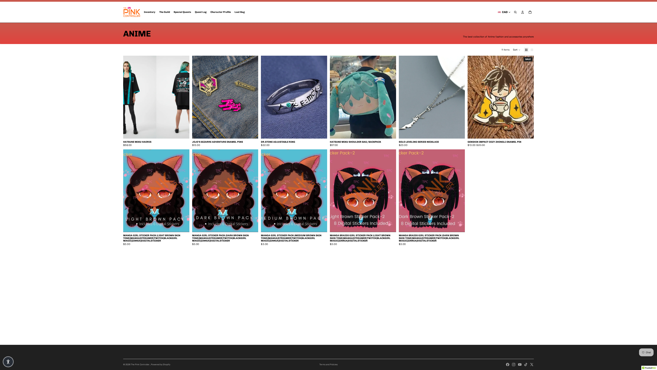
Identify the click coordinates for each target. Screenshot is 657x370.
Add (462, 133)
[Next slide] (184, 97)
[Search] (515, 12)
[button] (516, 50)
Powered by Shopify (160, 364)
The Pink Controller (140, 364)
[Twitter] (532, 364)
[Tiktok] (526, 364)
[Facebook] (508, 364)
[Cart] (530, 12)
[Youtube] (520, 364)
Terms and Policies (328, 364)
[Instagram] (514, 364)
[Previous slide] (128, 97)
